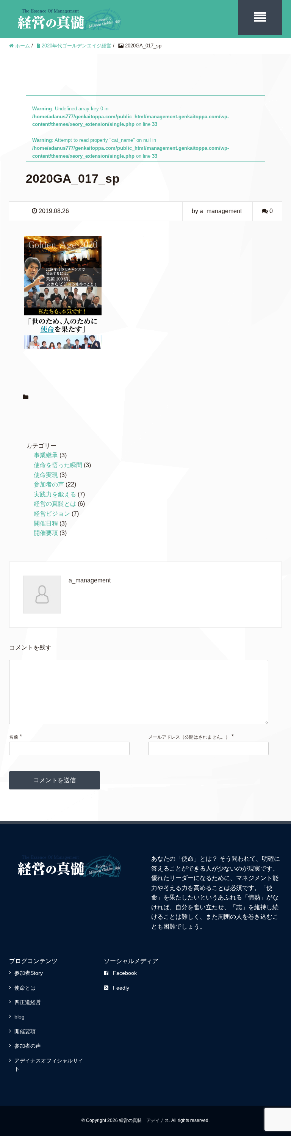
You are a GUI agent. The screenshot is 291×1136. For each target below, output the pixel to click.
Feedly (121, 988)
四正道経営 (27, 1002)
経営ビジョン (52, 513)
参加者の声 (49, 484)
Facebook (125, 973)
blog (19, 1017)
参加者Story (28, 973)
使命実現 (46, 475)
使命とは (25, 988)
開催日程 (46, 523)
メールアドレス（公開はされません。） (189, 737)
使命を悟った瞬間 (58, 465)
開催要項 (46, 533)
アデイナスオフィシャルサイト (48, 1065)
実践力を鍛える (55, 494)
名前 (13, 737)
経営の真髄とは (55, 504)
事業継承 (46, 455)
